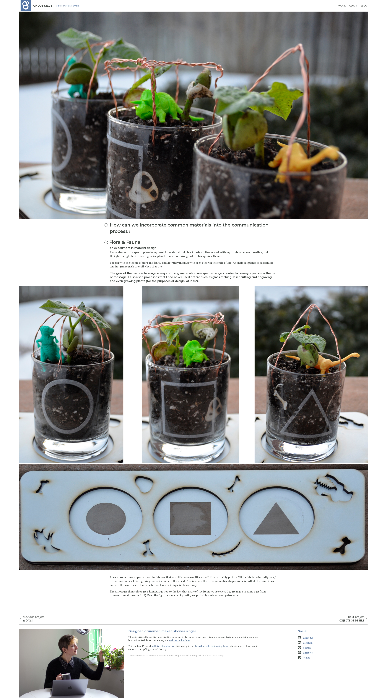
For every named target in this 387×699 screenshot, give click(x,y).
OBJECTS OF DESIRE (351, 619)
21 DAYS (33, 619)
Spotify (307, 648)
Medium (307, 643)
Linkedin (308, 638)
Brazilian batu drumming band (212, 646)
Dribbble (308, 653)
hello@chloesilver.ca (162, 646)
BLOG (364, 5)
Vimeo (306, 658)
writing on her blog (179, 640)
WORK (342, 5)
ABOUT (353, 5)
